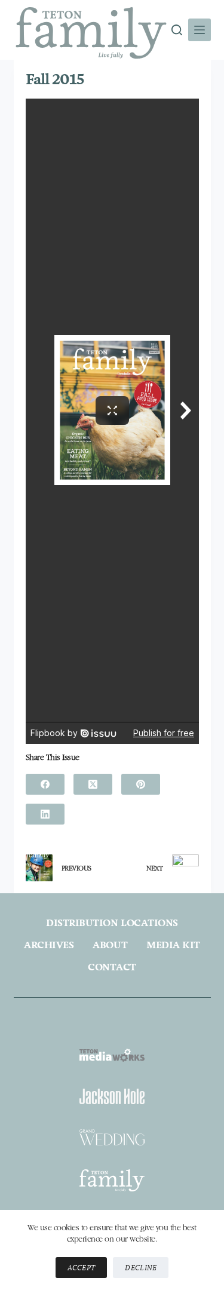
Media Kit (173, 945)
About (110, 945)
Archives (48, 945)
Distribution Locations (111, 923)
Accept (81, 1267)
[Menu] (199, 30)
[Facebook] (45, 784)
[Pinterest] (140, 784)
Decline (141, 1267)
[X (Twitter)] (92, 784)
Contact (112, 967)
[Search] (176, 29)
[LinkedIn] (45, 814)
